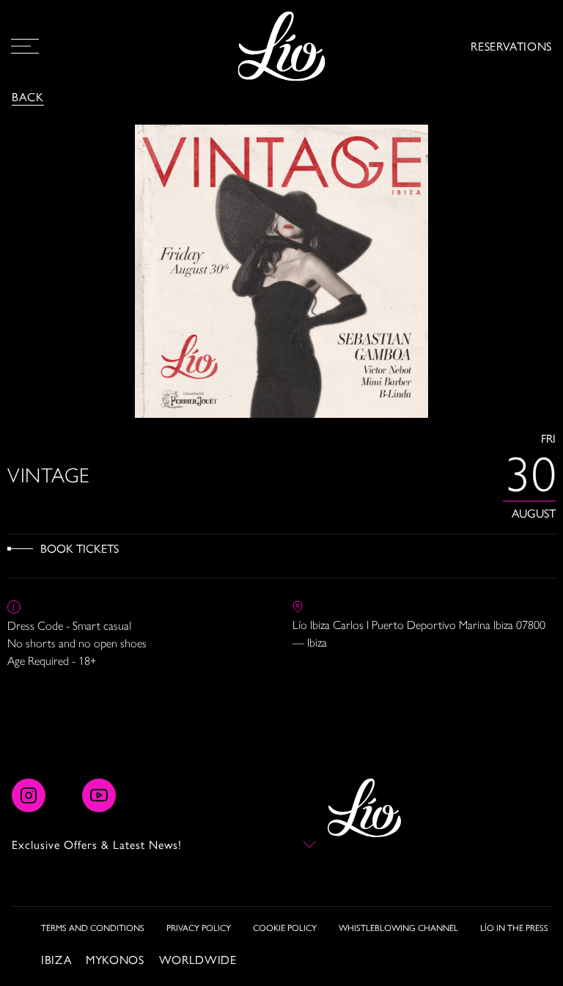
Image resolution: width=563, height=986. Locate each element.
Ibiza (56, 959)
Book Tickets (79, 548)
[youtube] (99, 795)
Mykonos (115, 959)
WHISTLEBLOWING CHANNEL (398, 927)
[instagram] (28, 795)
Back (28, 96)
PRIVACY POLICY (198, 927)
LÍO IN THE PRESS (514, 927)
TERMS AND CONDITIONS (92, 927)
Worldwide (198, 959)
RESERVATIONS (511, 45)
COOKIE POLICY (285, 927)
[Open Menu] (25, 46)
